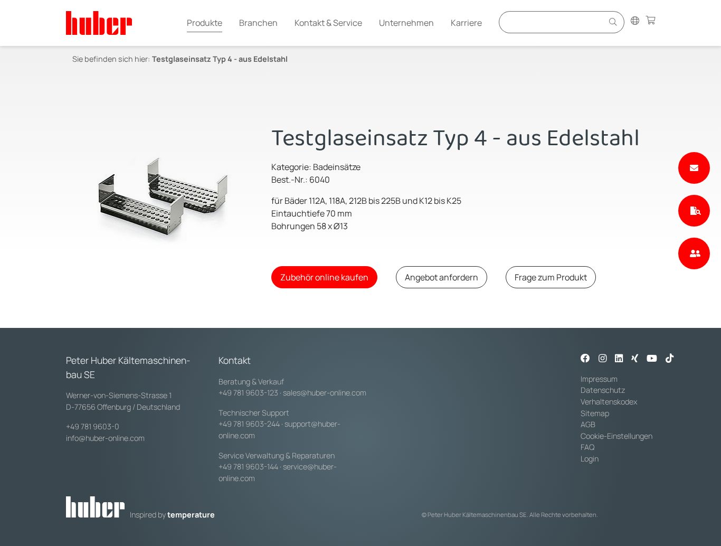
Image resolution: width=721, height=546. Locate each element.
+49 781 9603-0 (92, 426)
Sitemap (595, 413)
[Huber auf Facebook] (585, 359)
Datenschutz (603, 390)
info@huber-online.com (105, 438)
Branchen (258, 23)
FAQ (587, 447)
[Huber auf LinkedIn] (619, 359)
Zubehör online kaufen (324, 277)
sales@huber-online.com (324, 393)
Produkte (204, 23)
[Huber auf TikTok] (669, 359)
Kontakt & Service (328, 23)
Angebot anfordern (441, 277)
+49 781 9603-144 (248, 467)
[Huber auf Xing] (634, 359)
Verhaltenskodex (609, 402)
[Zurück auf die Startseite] (99, 22)
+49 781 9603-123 (248, 393)
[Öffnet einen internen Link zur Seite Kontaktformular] (694, 168)
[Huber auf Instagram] (602, 359)
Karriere (466, 23)
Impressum (599, 379)
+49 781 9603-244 (249, 424)
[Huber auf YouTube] (652, 359)
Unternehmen (406, 23)
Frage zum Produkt (551, 277)
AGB (588, 424)
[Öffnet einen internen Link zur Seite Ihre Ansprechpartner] (694, 253)
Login (590, 459)
